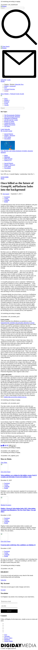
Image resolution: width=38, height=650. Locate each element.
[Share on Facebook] (3, 446)
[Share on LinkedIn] (1, 446)
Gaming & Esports (9, 123)
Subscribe (3, 80)
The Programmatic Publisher (12, 115)
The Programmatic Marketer (12, 116)
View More (4, 462)
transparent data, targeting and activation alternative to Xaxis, (18, 322)
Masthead (7, 639)
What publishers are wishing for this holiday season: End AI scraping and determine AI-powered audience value (19, 476)
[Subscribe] (19, 78)
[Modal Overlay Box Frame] (9, 606)
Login (9, 80)
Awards (22, 94)
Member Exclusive (6, 505)
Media (6, 155)
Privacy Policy (8, 638)
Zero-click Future (5, 472)
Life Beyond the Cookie (11, 120)
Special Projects (8, 134)
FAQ (5, 87)
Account (3, 590)
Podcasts (12, 94)
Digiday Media (8, 641)
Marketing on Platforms (10, 118)
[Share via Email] (7, 446)
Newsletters (7, 138)
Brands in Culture (9, 121)
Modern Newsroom (9, 124)
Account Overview (9, 89)
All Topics (7, 126)
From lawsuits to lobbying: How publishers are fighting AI (18, 545)
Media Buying (8, 158)
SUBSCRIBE (5, 177)
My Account (4, 131)
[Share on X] (5, 446)
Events (17, 94)
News (2, 94)
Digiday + (7, 94)
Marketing (7, 157)
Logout (6, 91)
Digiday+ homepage (10, 86)
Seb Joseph (6, 194)
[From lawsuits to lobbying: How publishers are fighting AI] (4, 540)
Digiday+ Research (9, 135)
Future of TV (8, 160)
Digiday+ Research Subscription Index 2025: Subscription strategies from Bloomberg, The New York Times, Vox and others (18, 510)
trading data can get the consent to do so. (15, 397)
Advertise (7, 636)
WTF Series (7, 137)
